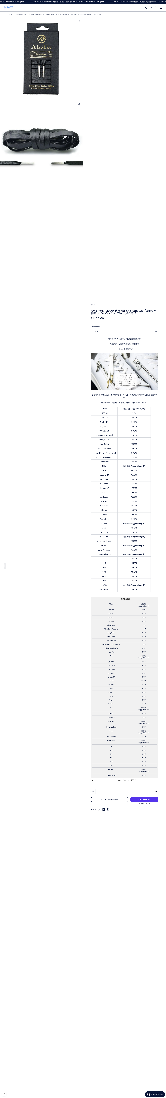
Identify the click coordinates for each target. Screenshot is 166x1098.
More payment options (144, 803)
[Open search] (146, 8)
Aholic (95, 305)
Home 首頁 (8, 14)
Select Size (95, 327)
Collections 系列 (20, 14)
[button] (125, 599)
